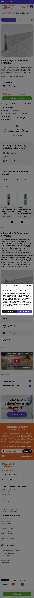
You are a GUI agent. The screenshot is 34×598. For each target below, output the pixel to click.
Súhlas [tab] (7, 286)
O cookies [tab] (27, 286)
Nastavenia (9, 311)
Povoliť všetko (24, 311)
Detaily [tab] (16, 286)
